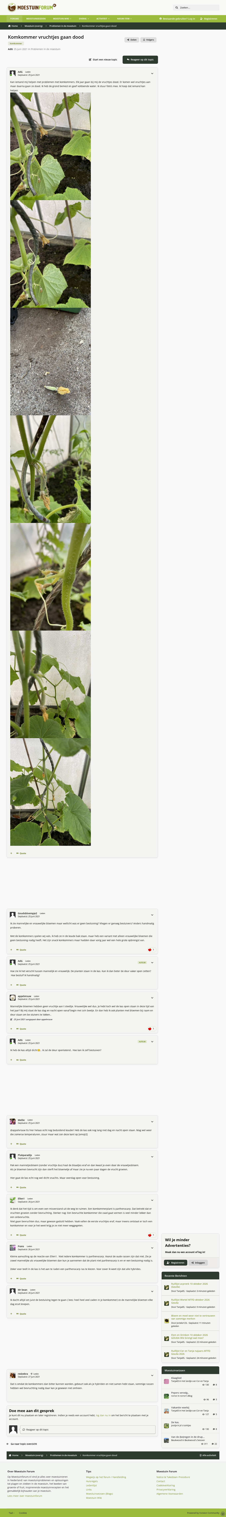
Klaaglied (176, 1377)
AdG (10, 49)
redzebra (23, 1373)
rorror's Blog (186, 1395)
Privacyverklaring (166, 1489)
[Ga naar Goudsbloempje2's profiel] (13, 915)
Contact (161, 1481)
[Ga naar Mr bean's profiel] (13, 1291)
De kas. (175, 1422)
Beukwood (176, 1440)
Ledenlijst (91, 1485)
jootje (174, 1425)
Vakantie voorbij (180, 1407)
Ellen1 (21, 1198)
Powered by (203, 1513)
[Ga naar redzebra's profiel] (13, 1375)
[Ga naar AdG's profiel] (13, 73)
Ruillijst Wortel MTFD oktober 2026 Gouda (190, 1301)
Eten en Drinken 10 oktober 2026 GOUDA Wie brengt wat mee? (189, 1336)
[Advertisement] (82, 883)
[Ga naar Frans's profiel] (13, 1248)
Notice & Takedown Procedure (173, 1477)
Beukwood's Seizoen (195, 1440)
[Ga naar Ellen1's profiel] (13, 1200)
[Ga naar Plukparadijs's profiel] (13, 1156)
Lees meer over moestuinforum (24, 1495)
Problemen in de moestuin (45, 49)
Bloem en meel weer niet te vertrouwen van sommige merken (193, 1317)
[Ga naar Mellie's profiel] (13, 1121)
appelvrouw (24, 996)
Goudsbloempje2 (27, 913)
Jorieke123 (182, 1322)
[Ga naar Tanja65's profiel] (166, 1287)
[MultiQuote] (11, 853)
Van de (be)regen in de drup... (188, 1436)
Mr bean (22, 1289)
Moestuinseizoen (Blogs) (99, 1493)
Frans (21, 1246)
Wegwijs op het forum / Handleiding (106, 1477)
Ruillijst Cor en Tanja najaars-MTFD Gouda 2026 (190, 1352)
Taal (11, 1513)
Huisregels (92, 1481)
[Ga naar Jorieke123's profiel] (166, 1321)
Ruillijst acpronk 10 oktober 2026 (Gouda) (189, 1285)
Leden (36, 1374)
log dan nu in (103, 1415)
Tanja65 (180, 1290)
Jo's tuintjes (185, 1425)
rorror (174, 1395)
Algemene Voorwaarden (170, 1493)
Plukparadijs (25, 1155)
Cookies (23, 1513)
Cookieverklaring (166, 1485)
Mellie (21, 1120)
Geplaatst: (200, 1290)
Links (89, 1489)
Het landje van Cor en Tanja (195, 1380)
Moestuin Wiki (94, 1497)
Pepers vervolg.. (180, 1392)
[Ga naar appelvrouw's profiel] (13, 998)
